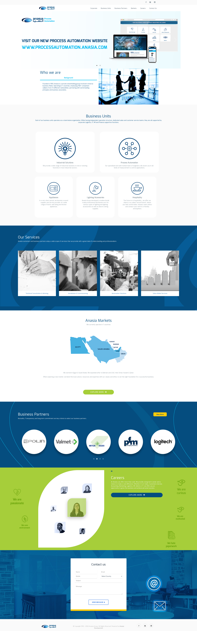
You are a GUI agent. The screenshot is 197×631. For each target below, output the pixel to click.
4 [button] (103, 459)
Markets (134, 8)
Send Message (98, 602)
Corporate (93, 8)
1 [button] (94, 459)
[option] (34, 442)
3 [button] (100, 459)
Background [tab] (68, 78)
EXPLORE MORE (97, 392)
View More (160, 414)
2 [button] (97, 459)
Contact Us (153, 8)
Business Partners (121, 8)
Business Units (106, 8)
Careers (143, 8)
